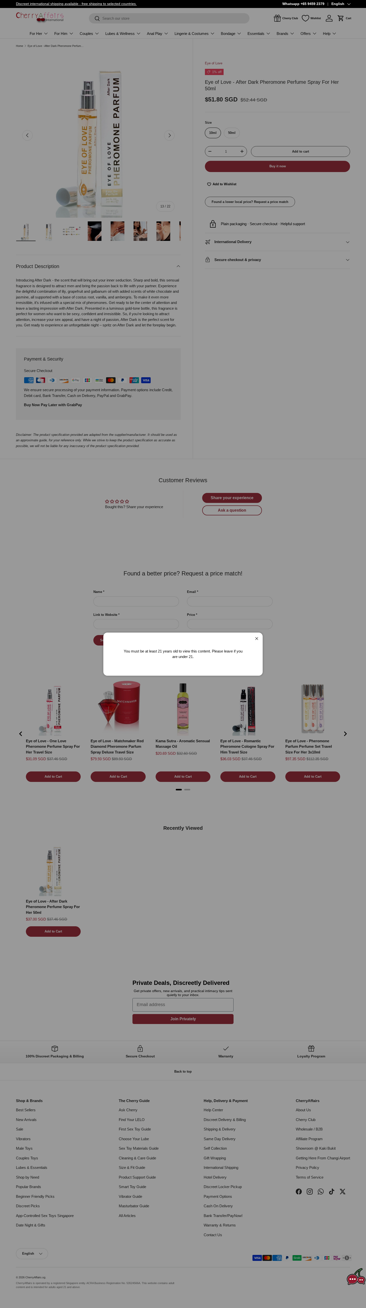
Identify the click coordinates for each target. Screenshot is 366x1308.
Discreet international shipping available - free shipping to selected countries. (76, 4)
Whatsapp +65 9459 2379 (303, 4)
